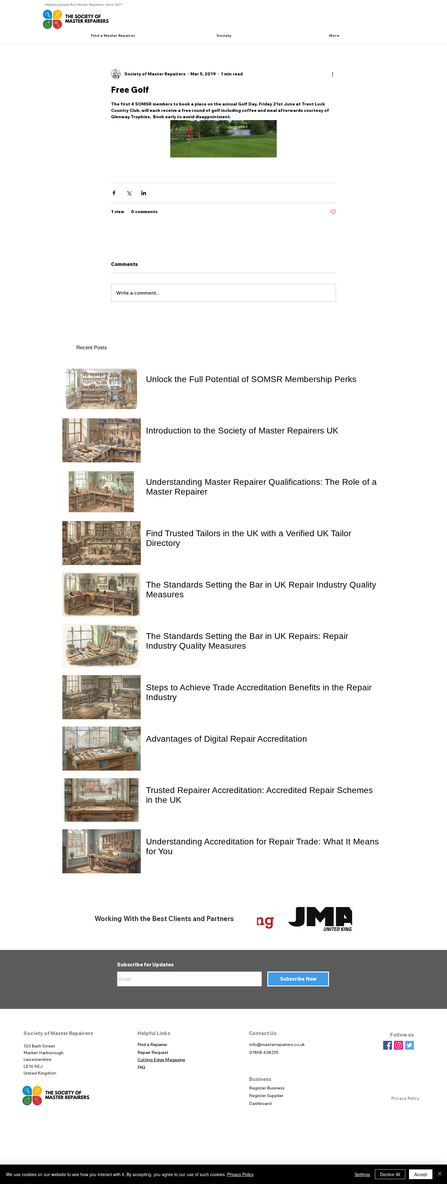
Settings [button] (362, 1174)
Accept (420, 1174)
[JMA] (304, 918)
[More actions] (332, 74)
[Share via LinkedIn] (144, 193)
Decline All (390, 1174)
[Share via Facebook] (114, 193)
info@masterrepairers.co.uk (277, 1044)
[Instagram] (398, 1045)
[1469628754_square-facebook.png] (387, 1045)
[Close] (439, 1174)
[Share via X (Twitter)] (129, 193)
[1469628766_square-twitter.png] (409, 1045)
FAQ (141, 1067)
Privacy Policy (405, 1098)
